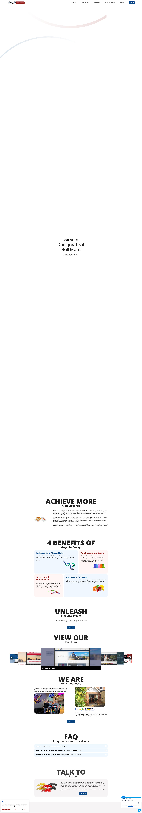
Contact (132, 2)
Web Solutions (84, 2)
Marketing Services (110, 2)
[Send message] (139, 803)
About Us (73, 2)
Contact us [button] (83, 793)
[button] (130, 658)
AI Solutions (97, 2)
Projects (122, 2)
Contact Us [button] (71, 627)
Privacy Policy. (130, 806)
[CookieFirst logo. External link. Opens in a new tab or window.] (2, 801)
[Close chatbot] (139, 810)
